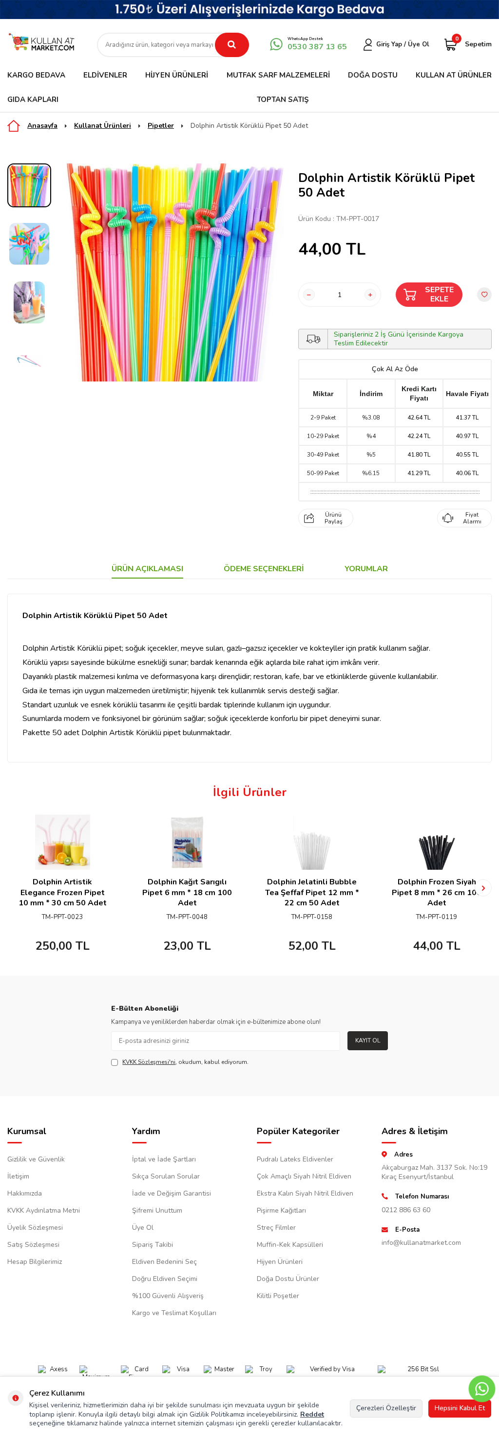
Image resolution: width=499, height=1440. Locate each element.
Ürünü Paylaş (334, 518)
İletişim (18, 1176)
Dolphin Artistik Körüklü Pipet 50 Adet (249, 125)
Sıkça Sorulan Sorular (166, 1176)
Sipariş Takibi (152, 1244)
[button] (15, 888)
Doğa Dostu (373, 75)
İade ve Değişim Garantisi (171, 1193)
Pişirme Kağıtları (281, 1210)
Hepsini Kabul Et (460, 1408)
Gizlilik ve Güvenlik (36, 1159)
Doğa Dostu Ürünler (288, 1278)
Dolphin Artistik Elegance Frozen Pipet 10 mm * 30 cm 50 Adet (63, 892)
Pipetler (161, 125)
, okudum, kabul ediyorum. (185, 1062)
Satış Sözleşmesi (33, 1244)
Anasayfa (42, 125)
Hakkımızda (24, 1193)
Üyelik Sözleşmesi (35, 1227)
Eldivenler (105, 75)
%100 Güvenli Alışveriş (168, 1295)
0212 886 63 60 (406, 1210)
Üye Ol (143, 1227)
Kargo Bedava (36, 75)
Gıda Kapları (32, 99)
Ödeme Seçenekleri (264, 569)
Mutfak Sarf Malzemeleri (278, 75)
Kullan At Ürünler (454, 75)
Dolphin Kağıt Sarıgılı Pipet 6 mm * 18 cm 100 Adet (187, 892)
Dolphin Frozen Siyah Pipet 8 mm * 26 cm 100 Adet (436, 892)
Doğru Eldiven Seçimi (164, 1278)
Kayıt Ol (367, 1040)
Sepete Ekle (439, 294)
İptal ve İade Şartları (164, 1159)
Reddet (312, 1414)
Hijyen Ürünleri (176, 75)
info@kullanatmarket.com (421, 1242)
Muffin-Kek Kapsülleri (290, 1244)
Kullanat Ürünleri (102, 125)
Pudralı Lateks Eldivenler (295, 1159)
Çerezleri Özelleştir (386, 1408)
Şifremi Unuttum (157, 1210)
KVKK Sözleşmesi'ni (148, 1062)
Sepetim (473, 44)
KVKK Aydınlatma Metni (43, 1210)
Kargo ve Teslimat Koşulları (174, 1313)
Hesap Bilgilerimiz (34, 1261)
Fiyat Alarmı (472, 518)
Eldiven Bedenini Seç (164, 1261)
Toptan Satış (282, 99)
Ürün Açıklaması (147, 569)
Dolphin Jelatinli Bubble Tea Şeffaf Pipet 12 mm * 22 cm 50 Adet (312, 892)
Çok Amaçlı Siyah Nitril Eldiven (304, 1176)
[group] (175, 272)
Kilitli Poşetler (278, 1295)
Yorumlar (366, 569)
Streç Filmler (276, 1227)
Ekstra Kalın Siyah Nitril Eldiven (305, 1193)
